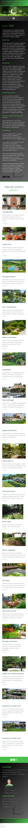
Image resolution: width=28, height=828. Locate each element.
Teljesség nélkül (7, 212)
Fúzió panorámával (8, 277)
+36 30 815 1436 (9, 1)
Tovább (4, 223)
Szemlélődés (6, 370)
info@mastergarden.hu (21, 1)
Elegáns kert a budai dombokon (13, 674)
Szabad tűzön (6, 244)
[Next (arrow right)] (2, 827)
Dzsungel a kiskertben (9, 641)
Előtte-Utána (6, 522)
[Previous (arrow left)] (0, 827)
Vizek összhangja (8, 400)
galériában (14, 190)
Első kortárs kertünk (9, 611)
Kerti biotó (6, 580)
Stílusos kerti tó (7, 461)
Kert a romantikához (9, 307)
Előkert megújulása (8, 550)
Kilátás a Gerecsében (9, 337)
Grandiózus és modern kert (11, 706)
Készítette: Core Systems (20, 821)
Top (1, 824)
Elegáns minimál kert (9, 430)
